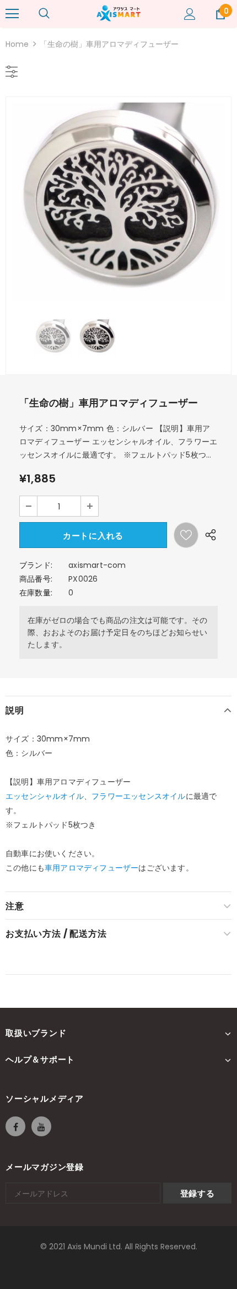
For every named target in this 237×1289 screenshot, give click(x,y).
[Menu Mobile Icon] (12, 13)
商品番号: (35, 579)
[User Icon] (190, 14)
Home (17, 44)
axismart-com (97, 565)
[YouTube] (41, 1126)
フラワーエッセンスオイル (138, 796)
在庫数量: (35, 593)
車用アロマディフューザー (91, 867)
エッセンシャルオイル (45, 796)
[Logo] (118, 13)
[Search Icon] (44, 13)
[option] (118, 202)
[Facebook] (15, 1126)
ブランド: (35, 565)
